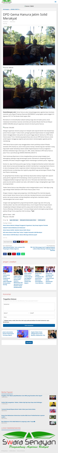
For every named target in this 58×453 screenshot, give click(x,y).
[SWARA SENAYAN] (6, 1)
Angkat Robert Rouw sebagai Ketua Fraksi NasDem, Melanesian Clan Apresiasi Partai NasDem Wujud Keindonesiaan (38, 335)
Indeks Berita (12, 450)
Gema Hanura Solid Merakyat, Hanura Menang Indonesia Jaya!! (20, 234)
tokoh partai (41, 220)
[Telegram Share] (18, 254)
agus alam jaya (14, 220)
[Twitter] (18, 242)
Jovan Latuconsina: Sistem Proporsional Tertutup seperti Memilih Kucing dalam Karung (9, 335)
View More (29, 342)
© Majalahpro (4, 450)
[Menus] (55, 1)
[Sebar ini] (5, 254)
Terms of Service (21, 450)
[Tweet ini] (9, 254)
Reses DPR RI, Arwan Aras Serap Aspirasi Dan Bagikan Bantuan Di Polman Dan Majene (28, 278)
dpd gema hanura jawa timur (28, 220)
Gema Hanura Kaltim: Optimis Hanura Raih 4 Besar (16, 230)
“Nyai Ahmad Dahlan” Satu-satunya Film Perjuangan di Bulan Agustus (14, 247)
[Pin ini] (14, 254)
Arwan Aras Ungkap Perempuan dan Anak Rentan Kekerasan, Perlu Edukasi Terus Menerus (39, 278)
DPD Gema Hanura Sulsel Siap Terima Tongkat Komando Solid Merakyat (22, 232)
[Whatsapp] (23, 254)
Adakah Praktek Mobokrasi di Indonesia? (14, 227)
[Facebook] (14, 242)
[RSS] (26, 242)
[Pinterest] (22, 242)
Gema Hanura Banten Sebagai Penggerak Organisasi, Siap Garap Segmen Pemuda (25, 225)
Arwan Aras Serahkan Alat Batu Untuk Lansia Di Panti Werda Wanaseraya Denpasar (50, 278)
